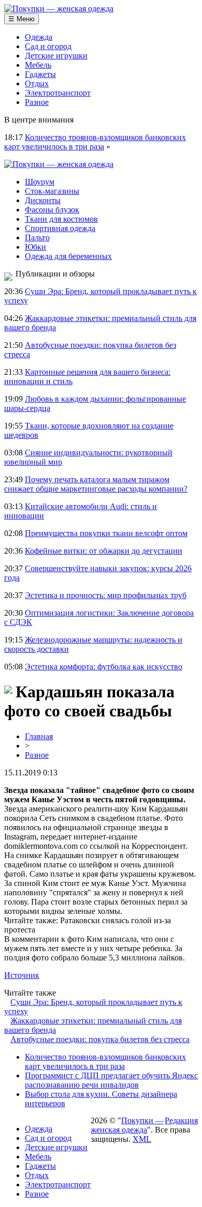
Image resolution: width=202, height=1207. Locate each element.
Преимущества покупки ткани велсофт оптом (106, 533)
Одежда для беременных (68, 256)
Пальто (37, 237)
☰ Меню (21, 19)
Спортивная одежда (60, 228)
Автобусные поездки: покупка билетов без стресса (100, 1039)
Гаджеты (40, 74)
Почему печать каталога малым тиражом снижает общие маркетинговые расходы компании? (95, 484)
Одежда (38, 37)
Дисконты (43, 200)
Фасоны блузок (52, 209)
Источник (21, 975)
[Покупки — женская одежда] (58, 8)
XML (142, 1139)
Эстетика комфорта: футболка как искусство (103, 666)
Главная (39, 736)
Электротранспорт (58, 92)
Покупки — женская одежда (127, 1125)
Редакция (181, 1120)
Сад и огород (48, 46)
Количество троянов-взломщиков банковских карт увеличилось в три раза (95, 142)
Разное (37, 102)
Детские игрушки (56, 55)
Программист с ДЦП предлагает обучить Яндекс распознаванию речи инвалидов (111, 1080)
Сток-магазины (52, 191)
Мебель (38, 64)
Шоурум (39, 181)
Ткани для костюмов (61, 219)
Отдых (37, 83)
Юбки (35, 246)
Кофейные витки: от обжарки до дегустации (103, 550)
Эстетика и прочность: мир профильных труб (105, 595)
